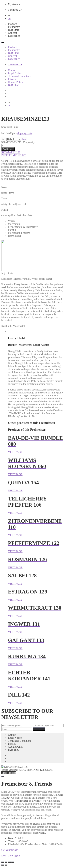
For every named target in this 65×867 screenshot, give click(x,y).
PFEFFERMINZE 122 (13, 155)
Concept (12, 32)
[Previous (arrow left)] (2, 865)
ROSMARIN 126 (10, 152)
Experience (14, 35)
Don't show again (10, 855)
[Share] (9, 862)
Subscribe (39, 729)
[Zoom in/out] (2, 862)
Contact (12, 70)
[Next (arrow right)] (6, 865)
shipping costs (24, 133)
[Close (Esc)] (12, 862)
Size (4, 139)
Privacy (12, 79)
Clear (23, 139)
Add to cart (8, 149)
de (9, 18)
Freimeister (14, 26)
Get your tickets (9, 850)
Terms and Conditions (19, 76)
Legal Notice (15, 73)
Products (12, 23)
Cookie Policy (15, 82)
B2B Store (13, 29)
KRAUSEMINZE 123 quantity (18, 142)
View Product (8, 772)
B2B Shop (13, 85)
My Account (14, 4)
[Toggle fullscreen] (6, 862)
